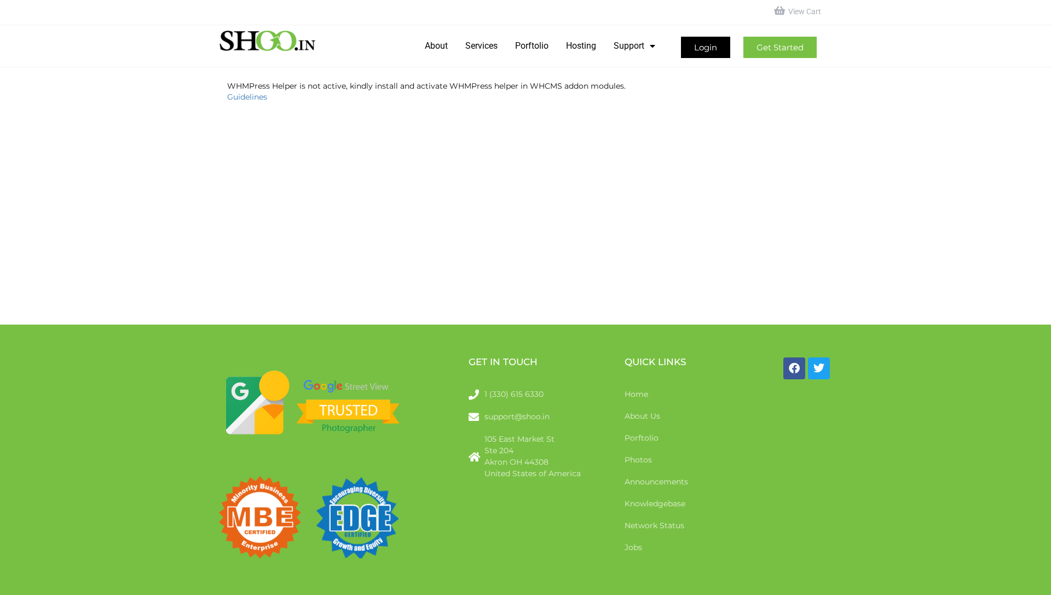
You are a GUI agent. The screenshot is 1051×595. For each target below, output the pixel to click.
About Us (642, 416)
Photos (638, 460)
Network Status (654, 525)
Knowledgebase (655, 504)
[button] (705, 47)
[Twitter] (819, 368)
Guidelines (247, 97)
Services (481, 46)
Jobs (633, 547)
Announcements (656, 482)
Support (629, 46)
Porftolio (531, 46)
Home (636, 394)
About (436, 46)
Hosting (581, 46)
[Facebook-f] (794, 368)
